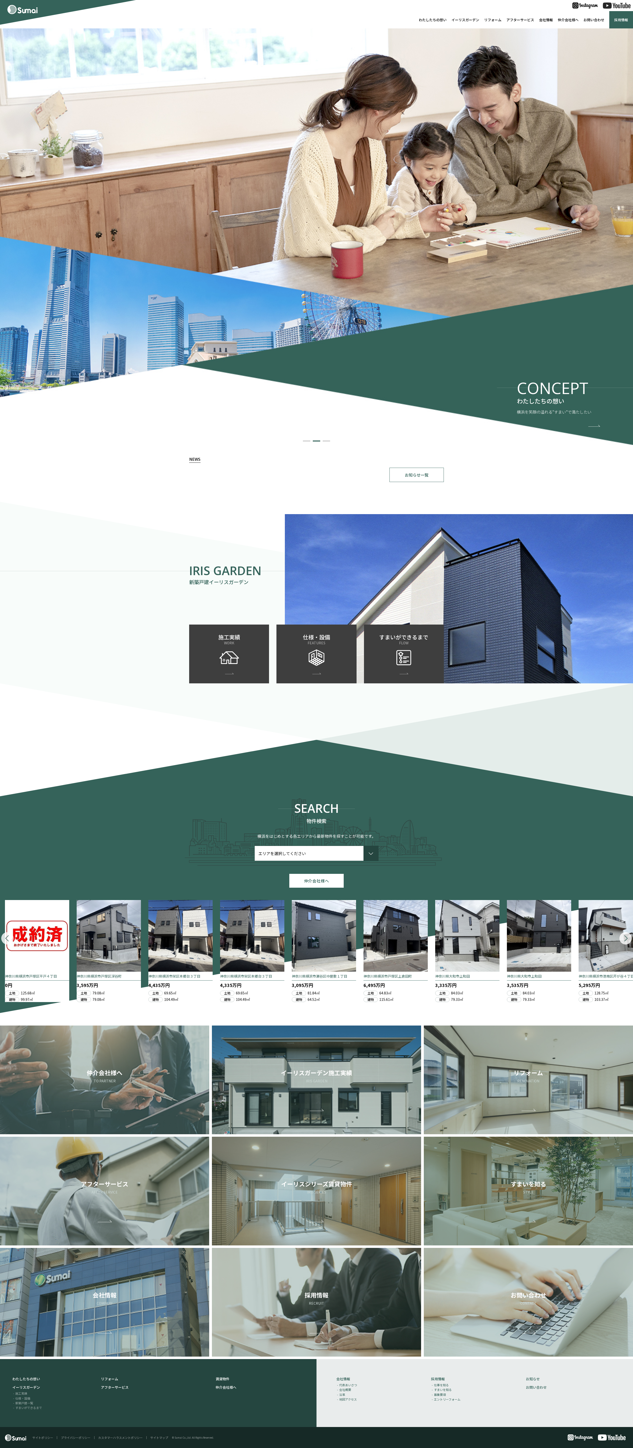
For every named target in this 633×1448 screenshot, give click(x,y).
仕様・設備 (22, 1398)
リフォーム (492, 19)
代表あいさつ (348, 1385)
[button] (625, 938)
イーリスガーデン (465, 19)
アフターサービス (520, 19)
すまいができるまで (28, 1408)
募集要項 (440, 1394)
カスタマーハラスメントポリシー (120, 1437)
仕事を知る (441, 1385)
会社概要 (345, 1389)
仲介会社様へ (568, 19)
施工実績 (21, 1393)
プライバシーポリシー (75, 1437)
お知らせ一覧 (417, 475)
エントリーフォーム (447, 1399)
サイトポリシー (42, 1437)
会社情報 (546, 19)
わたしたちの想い (433, 19)
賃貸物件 (222, 1378)
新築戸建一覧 (24, 1403)
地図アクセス (348, 1399)
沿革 (342, 1394)
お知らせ (533, 1378)
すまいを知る (443, 1389)
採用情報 (621, 19)
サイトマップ (159, 1437)
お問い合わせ (594, 19)
